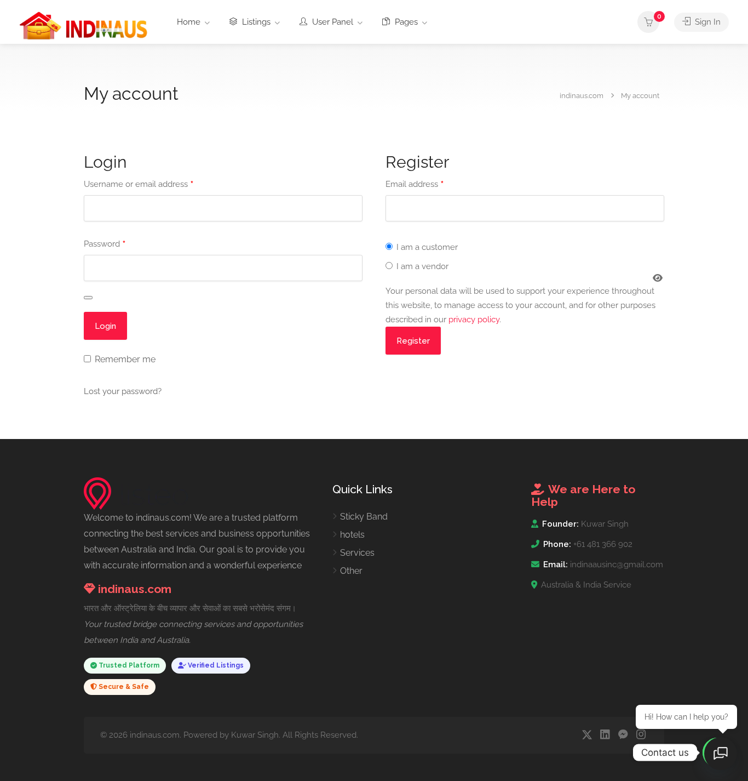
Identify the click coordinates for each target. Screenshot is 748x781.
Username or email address (138, 184)
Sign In (707, 22)
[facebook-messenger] (623, 735)
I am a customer (426, 247)
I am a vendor (421, 266)
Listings (255, 22)
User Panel (331, 22)
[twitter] (587, 735)
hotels (352, 534)
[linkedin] (605, 735)
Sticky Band (364, 516)
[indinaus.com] (83, 25)
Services (357, 553)
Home (188, 22)
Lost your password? (123, 391)
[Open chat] (720, 753)
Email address (414, 184)
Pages (405, 22)
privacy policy (473, 319)
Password (104, 244)
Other (351, 571)
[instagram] (641, 735)
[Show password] (88, 297)
